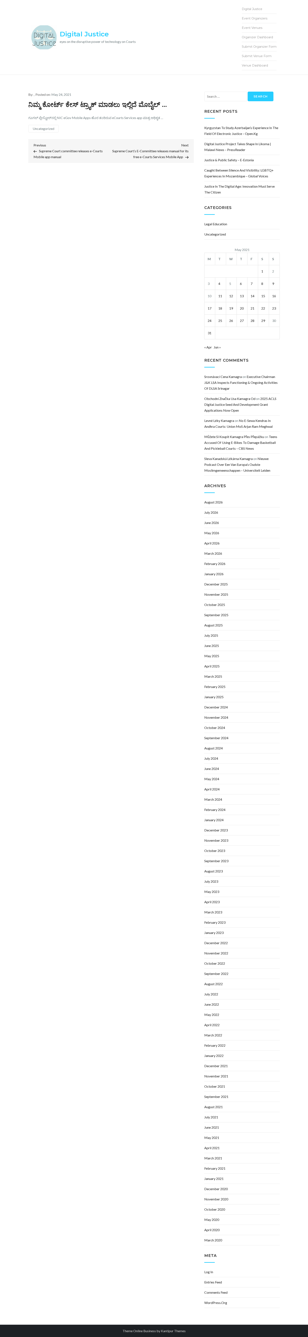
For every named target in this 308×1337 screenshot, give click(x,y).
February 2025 (214, 687)
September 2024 (216, 738)
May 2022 (211, 1015)
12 (231, 296)
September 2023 (216, 861)
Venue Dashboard (255, 65)
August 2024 (213, 748)
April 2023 (212, 902)
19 (231, 308)
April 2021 (212, 1148)
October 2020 (214, 1209)
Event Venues (252, 28)
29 (263, 321)
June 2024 (211, 769)
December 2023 (216, 830)
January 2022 (214, 1056)
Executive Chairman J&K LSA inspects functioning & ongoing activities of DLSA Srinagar (241, 382)
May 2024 (211, 779)
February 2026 (214, 564)
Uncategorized (43, 129)
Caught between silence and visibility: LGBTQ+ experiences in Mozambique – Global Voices (239, 173)
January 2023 (214, 933)
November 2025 (216, 594)
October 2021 (214, 1086)
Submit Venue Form (257, 56)
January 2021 (214, 1179)
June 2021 (211, 1127)
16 (274, 296)
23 (274, 308)
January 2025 (214, 697)
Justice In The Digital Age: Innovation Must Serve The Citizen (239, 189)
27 (242, 321)
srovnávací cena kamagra (223, 377)
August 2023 (213, 871)
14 (252, 296)
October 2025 (214, 605)
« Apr (208, 347)
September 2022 (216, 974)
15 (263, 296)
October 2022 (214, 963)
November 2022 (216, 953)
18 (220, 308)
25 (220, 321)
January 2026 (214, 574)
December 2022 (216, 943)
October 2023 (214, 851)
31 (209, 333)
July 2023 (211, 881)
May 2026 (211, 533)
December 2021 (216, 1066)
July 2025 (211, 635)
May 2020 (211, 1220)
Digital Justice (84, 34)
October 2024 (214, 728)
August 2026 (213, 502)
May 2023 (211, 892)
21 (252, 308)
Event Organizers (254, 18)
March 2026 (213, 553)
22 (263, 308)
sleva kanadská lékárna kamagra (228, 459)
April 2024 (212, 789)
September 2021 (216, 1097)
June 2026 (211, 523)
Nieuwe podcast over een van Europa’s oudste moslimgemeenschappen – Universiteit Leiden (237, 464)
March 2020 (213, 1240)
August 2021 (213, 1107)
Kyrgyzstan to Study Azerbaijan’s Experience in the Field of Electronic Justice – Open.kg (241, 131)
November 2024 (216, 717)
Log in (208, 1272)
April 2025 (212, 666)
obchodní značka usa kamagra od (229, 399)
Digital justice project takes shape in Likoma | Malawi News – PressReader (237, 147)
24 (209, 321)
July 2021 (211, 1117)
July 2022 (211, 994)
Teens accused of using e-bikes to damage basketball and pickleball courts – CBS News (240, 442)
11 (220, 296)
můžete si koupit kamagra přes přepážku (234, 437)
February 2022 (214, 1045)
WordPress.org (215, 1303)
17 (209, 308)
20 (242, 308)
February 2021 (214, 1168)
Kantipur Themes (173, 1331)
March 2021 (213, 1158)
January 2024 (214, 820)
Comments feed (216, 1292)
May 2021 (211, 1138)
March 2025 (213, 676)
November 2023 (216, 840)
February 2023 (214, 922)
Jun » (217, 347)
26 (231, 321)
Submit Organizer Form (259, 47)
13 (242, 296)
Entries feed (213, 1282)
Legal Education (215, 224)
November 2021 (216, 1076)
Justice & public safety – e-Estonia (229, 160)
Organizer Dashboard (257, 37)
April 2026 (212, 543)
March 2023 (213, 912)
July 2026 (211, 512)
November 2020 (216, 1199)
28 (252, 321)
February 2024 (214, 810)
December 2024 (216, 707)
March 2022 (213, 1035)
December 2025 (216, 584)
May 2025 (211, 656)
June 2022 (211, 1004)
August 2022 (213, 984)
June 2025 (211, 646)
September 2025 (216, 615)
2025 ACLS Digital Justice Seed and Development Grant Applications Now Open (240, 404)
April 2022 (212, 1025)
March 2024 (213, 799)
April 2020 (212, 1230)
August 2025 (213, 625)
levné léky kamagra (219, 421)
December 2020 (216, 1189)
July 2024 (211, 758)
